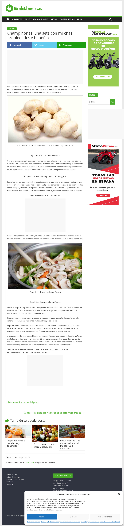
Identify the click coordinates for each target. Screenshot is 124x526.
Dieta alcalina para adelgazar (22, 402)
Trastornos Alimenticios (71, 19)
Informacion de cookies (14, 479)
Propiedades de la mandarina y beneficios (16, 443)
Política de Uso (11, 474)
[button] (119, 494)
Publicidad (9, 482)
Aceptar (42, 517)
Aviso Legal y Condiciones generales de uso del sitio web (60, 522)
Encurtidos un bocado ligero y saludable (44, 445)
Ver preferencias (105, 517)
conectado (29, 462)
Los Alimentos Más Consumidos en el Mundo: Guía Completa (70, 444)
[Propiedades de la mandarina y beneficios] (18, 426)
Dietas (54, 19)
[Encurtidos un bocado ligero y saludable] (45, 426)
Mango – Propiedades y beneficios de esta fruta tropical (54, 412)
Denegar (73, 517)
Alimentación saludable (36, 19)
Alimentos (17, 19)
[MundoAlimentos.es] (8, 19)
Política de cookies (33, 522)
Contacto (9, 484)
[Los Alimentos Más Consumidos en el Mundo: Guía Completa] (72, 426)
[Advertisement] (45, 67)
